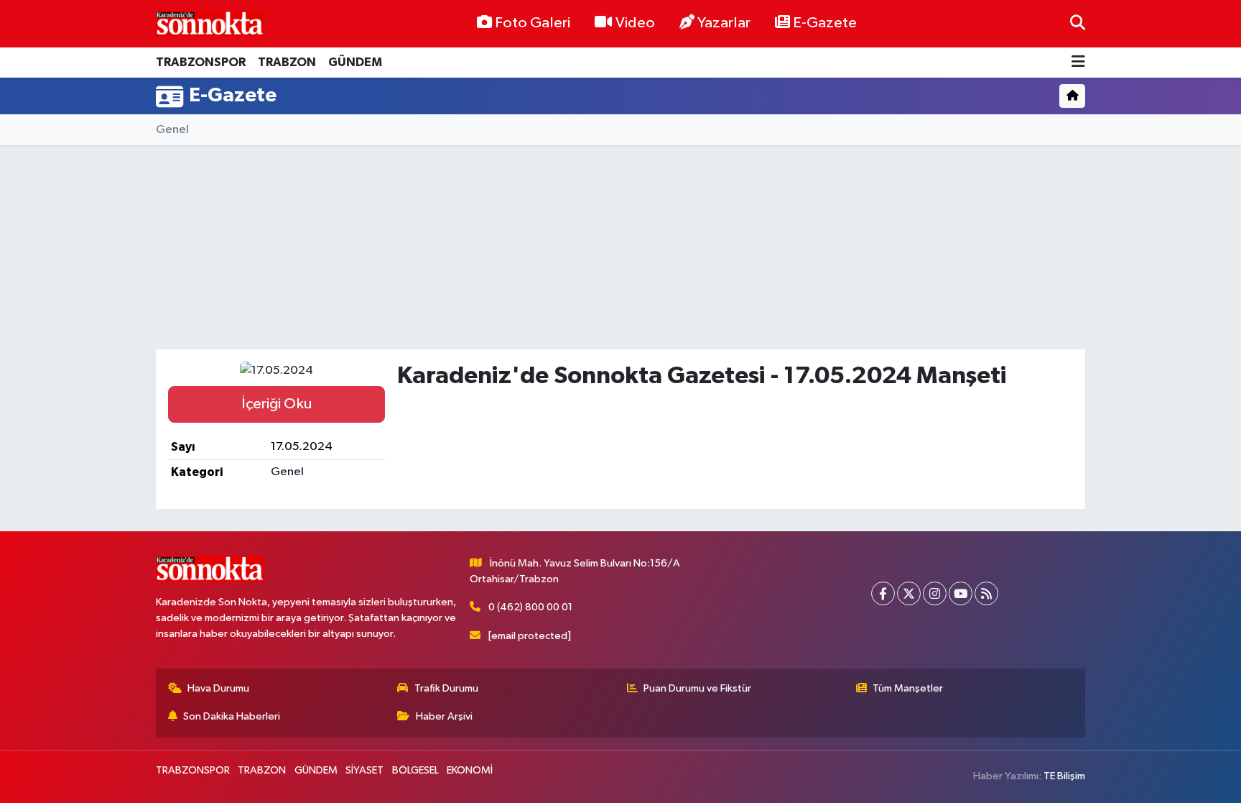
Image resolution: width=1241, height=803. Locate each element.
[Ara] (1077, 23)
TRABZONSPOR (201, 62)
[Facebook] (883, 593)
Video (635, 23)
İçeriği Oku (276, 404)
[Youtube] (960, 593)
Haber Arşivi (444, 716)
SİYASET (364, 770)
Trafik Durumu (446, 688)
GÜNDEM (355, 62)
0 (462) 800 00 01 (530, 607)
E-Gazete (825, 23)
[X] (909, 593)
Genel (172, 130)
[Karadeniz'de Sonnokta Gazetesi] (210, 23)
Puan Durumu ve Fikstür (697, 688)
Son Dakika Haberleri (231, 716)
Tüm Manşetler (908, 688)
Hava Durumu (218, 688)
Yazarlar (723, 23)
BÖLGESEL (415, 770)
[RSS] (986, 593)
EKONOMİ (470, 770)
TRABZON (287, 62)
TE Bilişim (1064, 776)
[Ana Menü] (1078, 62)
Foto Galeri (532, 23)
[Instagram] (935, 593)
